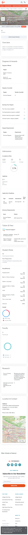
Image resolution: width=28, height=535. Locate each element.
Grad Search (18, 499)
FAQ (16, 523)
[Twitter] (8, 464)
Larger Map (21, 441)
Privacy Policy (5, 523)
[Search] (21, 2)
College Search (18, 497)
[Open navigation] (24, 2)
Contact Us (17, 521)
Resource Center (19, 504)
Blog (16, 526)
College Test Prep (6, 497)
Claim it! (23, 26)
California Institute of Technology (15, 17)
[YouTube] (16, 464)
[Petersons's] (3, 2)
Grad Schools (8, 6)
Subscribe (14, 485)
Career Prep (5, 502)
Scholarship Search (19, 502)
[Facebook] (12, 464)
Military (4, 504)
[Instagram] (19, 464)
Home (2, 6)
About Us (17, 518)
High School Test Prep (7, 507)
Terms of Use (5, 525)
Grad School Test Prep (7, 499)
